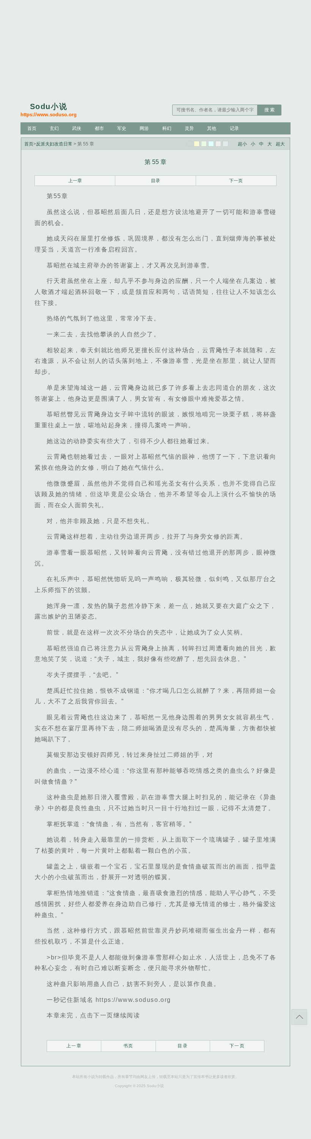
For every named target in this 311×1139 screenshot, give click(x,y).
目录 (155, 180)
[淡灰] (218, 144)
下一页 (236, 180)
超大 (280, 144)
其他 (211, 128)
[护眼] (204, 144)
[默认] (189, 144)
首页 (31, 128)
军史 (121, 128)
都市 (99, 128)
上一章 (75, 180)
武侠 (76, 128)
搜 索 (269, 109)
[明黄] (196, 144)
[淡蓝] (211, 144)
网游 (144, 128)
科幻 (166, 128)
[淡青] (225, 144)
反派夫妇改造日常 (54, 144)
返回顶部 (299, 1017)
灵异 (189, 128)
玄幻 (54, 128)
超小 (242, 144)
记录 (234, 128)
